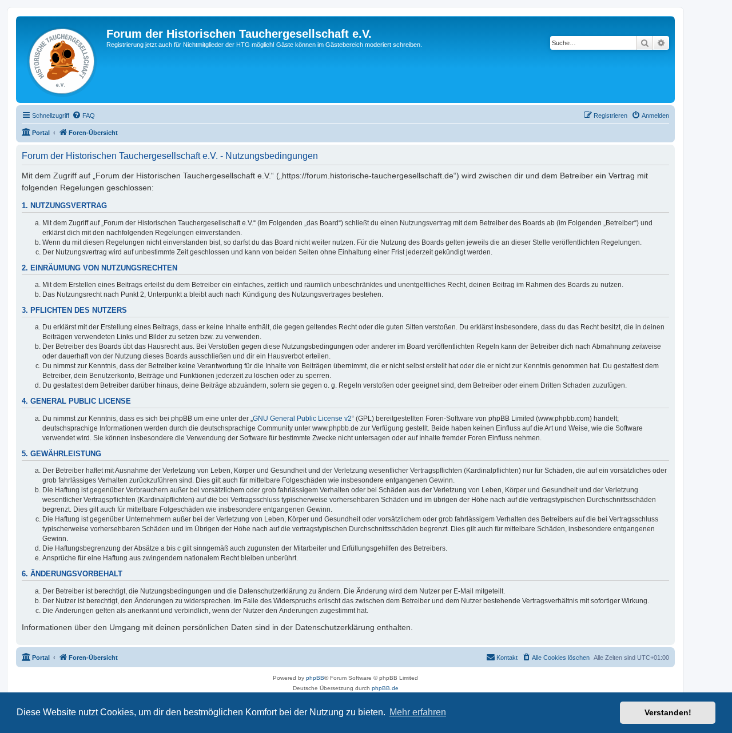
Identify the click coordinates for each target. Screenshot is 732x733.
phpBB (315, 678)
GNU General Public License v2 (302, 419)
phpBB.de (385, 688)
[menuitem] (83, 115)
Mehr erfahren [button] (417, 712)
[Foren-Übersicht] (62, 59)
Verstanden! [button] (668, 712)
